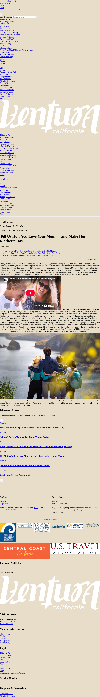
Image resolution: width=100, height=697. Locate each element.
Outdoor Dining (6, 87)
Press (2, 8)
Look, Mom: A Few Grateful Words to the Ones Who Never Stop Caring (33, 253)
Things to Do (5, 19)
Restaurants (4, 85)
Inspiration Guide (6, 694)
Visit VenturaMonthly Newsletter (59, 502)
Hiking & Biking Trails (9, 41)
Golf (2, 46)
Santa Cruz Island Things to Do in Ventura (16, 50)
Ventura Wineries (6, 94)
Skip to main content (8, 1)
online (36, 508)
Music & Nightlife (7, 30)
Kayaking (4, 63)
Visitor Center (5, 634)
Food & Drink (5, 83)
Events (2, 98)
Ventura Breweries (7, 90)
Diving (2, 65)
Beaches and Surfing (8, 39)
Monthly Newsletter (7, 81)
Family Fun (4, 24)
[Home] (50, 133)
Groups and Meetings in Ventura (12, 10)
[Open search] (1, 14)
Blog (2, 5)
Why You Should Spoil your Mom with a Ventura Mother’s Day (29, 255)
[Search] (36, 17)
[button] (50, 217)
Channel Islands (6, 48)
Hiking (2, 59)
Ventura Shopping (7, 28)
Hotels (2, 70)
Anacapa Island (6, 52)
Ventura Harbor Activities (10, 35)
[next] (1, 420)
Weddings (4, 74)
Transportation (5, 79)
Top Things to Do (7, 22)
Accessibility (5, 643)
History (3, 638)
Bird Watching (5, 43)
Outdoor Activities (7, 37)
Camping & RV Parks (8, 72)
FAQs (2, 636)
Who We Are (5, 3)
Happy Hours (5, 96)
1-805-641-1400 (6, 624)
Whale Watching (6, 57)
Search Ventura (6, 17)
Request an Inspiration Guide (6, 502)
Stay (1, 68)
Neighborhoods (6, 76)
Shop (2, 666)
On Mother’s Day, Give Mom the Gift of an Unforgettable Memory (31, 251)
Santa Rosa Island (7, 54)
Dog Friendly (5, 26)
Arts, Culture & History (9, 32)
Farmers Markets (6, 92)
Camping (3, 61)
